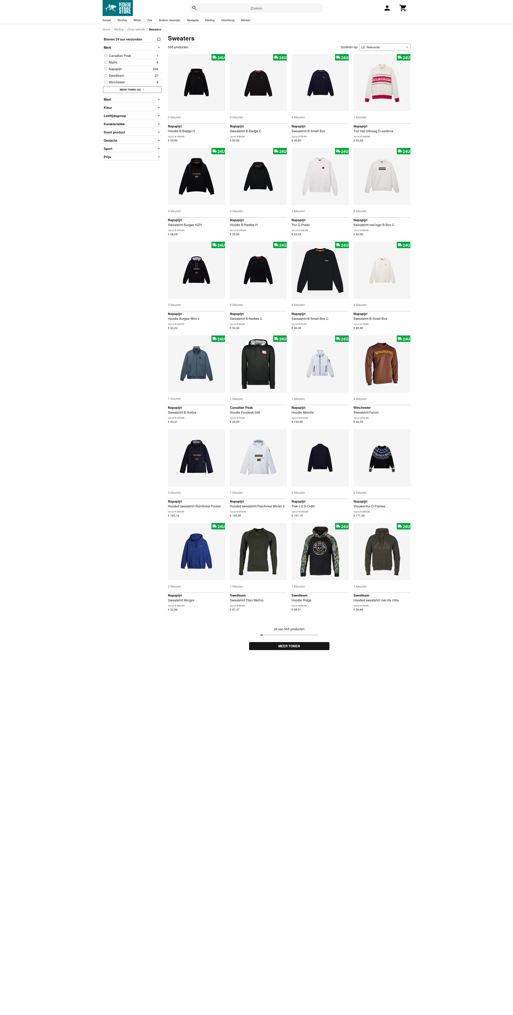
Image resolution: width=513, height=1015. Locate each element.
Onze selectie (136, 29)
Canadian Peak (241, 407)
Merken (246, 20)
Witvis (137, 20)
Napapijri (175, 126)
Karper (107, 20)
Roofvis (122, 20)
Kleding (210, 20)
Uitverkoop (228, 20)
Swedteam (238, 595)
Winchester (362, 407)
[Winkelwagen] (403, 8)
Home (106, 29)
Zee (149, 20)
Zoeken (256, 8)
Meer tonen (289, 646)
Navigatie (193, 20)
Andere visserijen (170, 20)
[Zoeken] (194, 8)
